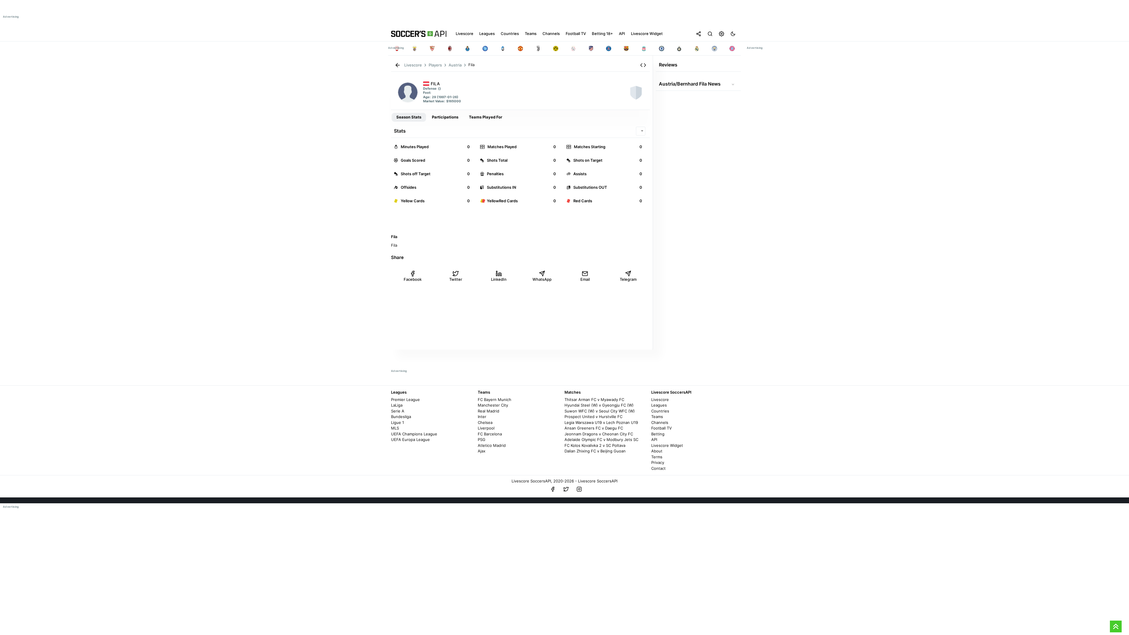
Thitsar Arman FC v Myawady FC (594, 399)
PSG (481, 439)
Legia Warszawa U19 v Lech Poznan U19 (601, 422)
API (654, 439)
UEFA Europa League (410, 439)
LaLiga (397, 405)
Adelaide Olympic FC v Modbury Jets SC (601, 439)
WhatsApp (542, 279)
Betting (657, 434)
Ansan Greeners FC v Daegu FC (593, 428)
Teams (657, 416)
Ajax (481, 451)
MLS (395, 428)
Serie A (397, 411)
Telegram (628, 279)
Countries (660, 411)
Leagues (659, 405)
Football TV (661, 428)
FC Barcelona (490, 434)
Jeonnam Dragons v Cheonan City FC (598, 434)
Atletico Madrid (492, 445)
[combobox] (640, 131)
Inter (482, 416)
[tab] (409, 117)
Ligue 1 (397, 422)
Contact (658, 468)
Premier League (405, 399)
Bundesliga (401, 416)
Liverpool (486, 428)
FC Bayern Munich (494, 399)
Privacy (657, 462)
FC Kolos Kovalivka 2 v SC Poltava (594, 445)
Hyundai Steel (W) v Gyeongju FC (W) (599, 405)
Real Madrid (488, 411)
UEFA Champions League (414, 434)
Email (585, 279)
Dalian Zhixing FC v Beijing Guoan (595, 451)
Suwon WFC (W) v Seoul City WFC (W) (599, 411)
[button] (643, 65)
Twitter (455, 279)
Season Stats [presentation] (408, 117)
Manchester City (493, 405)
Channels (659, 422)
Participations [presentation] (445, 117)
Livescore (660, 399)
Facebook (413, 279)
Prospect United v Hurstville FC (593, 416)
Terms (656, 456)
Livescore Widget (667, 445)
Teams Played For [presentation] (485, 117)
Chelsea (485, 422)
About (656, 451)
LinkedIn (499, 279)
